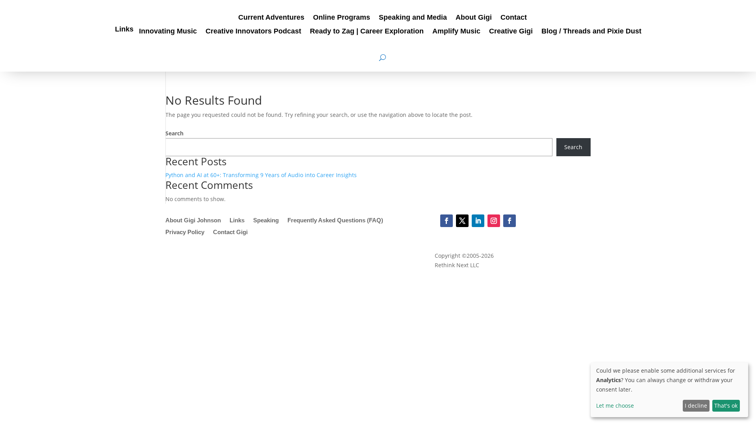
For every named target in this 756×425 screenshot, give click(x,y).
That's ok (725, 405)
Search (174, 133)
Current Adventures (271, 18)
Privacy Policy (184, 232)
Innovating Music (168, 31)
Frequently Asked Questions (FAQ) (335, 221)
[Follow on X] (462, 220)
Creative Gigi (511, 31)
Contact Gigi (230, 232)
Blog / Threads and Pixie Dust (591, 31)
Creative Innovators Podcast (253, 31)
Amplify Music (456, 31)
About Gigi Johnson (193, 221)
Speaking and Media (413, 18)
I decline (696, 405)
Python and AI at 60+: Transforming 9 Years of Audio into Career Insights (261, 175)
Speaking (266, 221)
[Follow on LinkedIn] (478, 220)
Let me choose (615, 405)
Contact (513, 18)
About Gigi (474, 18)
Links (124, 29)
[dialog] (669, 389)
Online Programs (341, 18)
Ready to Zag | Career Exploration (367, 31)
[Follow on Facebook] (446, 220)
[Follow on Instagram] (493, 220)
